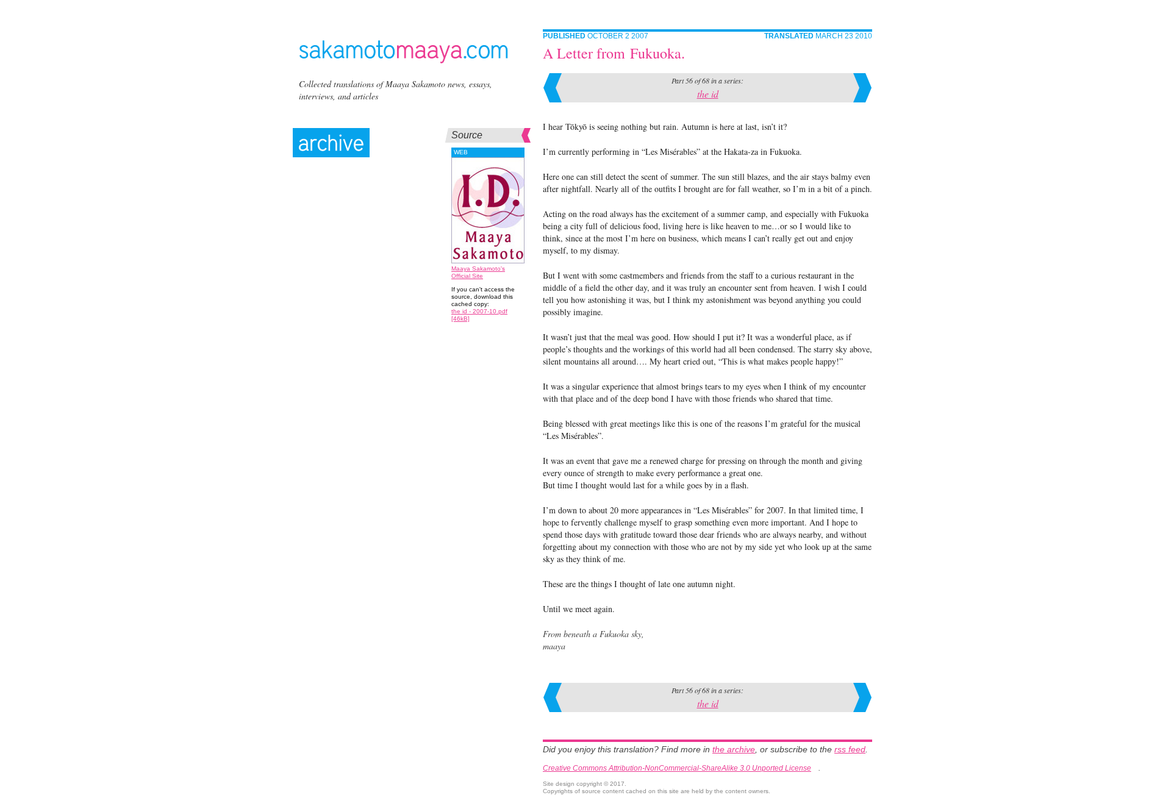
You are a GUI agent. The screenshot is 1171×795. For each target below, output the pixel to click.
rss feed (849, 749)
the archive (733, 749)
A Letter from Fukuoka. (614, 53)
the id (707, 93)
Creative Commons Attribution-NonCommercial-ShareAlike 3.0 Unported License (677, 768)
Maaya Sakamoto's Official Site (478, 272)
